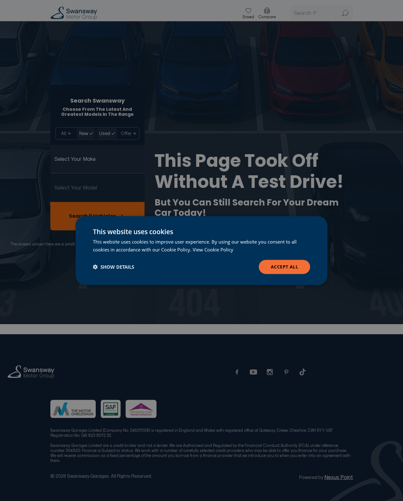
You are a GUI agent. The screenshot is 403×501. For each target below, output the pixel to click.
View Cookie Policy (213, 249)
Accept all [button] (284, 267)
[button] (113, 266)
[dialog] (201, 250)
